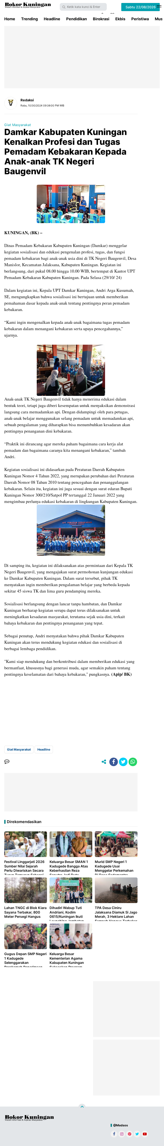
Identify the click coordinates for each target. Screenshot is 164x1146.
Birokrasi (101, 19)
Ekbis (120, 19)
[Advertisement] (82, 57)
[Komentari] (6, 762)
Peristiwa (140, 19)
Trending (29, 19)
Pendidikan (76, 19)
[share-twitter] (123, 762)
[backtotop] (82, 1107)
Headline (52, 19)
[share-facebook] (113, 762)
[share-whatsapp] (133, 762)
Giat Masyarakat (17, 125)
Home (9, 19)
